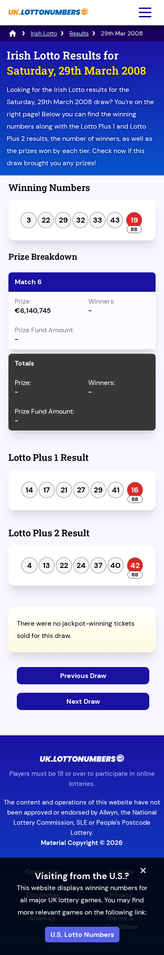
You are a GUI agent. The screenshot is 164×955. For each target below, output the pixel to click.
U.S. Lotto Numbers (82, 934)
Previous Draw (83, 675)
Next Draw (83, 701)
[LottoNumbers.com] (12, 33)
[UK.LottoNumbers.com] (47, 19)
